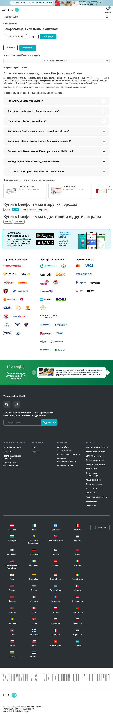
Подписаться (49, 422)
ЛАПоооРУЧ (91, 488)
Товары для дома (94, 484)
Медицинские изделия (96, 464)
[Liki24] (10, 695)
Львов (23, 210)
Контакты (8, 451)
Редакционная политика (68, 454)
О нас (34, 447)
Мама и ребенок (93, 480)
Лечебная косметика (95, 460)
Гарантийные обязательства (64, 448)
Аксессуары (91, 501)
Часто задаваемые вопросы (12, 457)
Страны (35, 451)
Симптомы (91, 505)
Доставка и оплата (12, 447)
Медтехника (91, 469)
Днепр (7, 210)
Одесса (32, 210)
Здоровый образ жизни (96, 497)
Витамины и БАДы (94, 456)
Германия (19, 222)
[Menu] (3, 10)
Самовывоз (27, 48)
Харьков (43, 210)
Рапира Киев (69, 186)
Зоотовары (91, 493)
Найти (107, 17)
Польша (8, 222)
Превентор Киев (26, 186)
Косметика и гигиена (95, 451)
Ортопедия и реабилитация (92, 474)
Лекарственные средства (97, 447)
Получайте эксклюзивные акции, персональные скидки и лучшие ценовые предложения (28, 414)
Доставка (10, 48)
